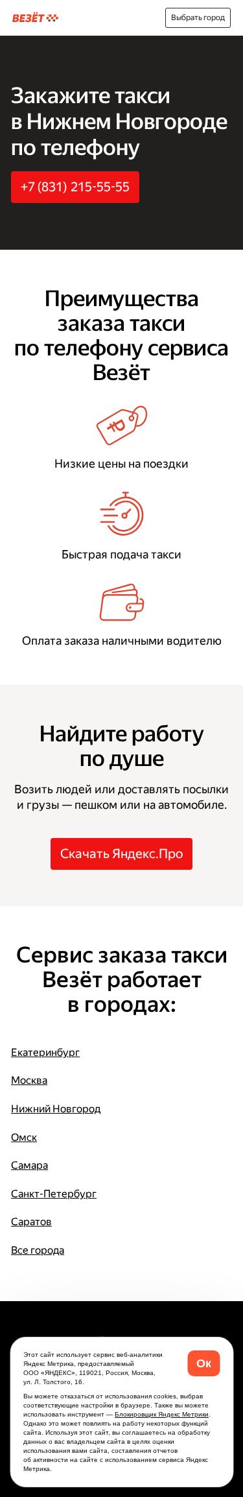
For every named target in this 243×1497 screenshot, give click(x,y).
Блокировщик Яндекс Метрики (162, 1414)
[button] (203, 1363)
